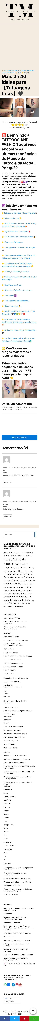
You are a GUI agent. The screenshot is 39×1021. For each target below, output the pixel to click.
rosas (19, 594)
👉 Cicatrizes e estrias (11, 285)
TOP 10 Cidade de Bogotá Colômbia (18, 656)
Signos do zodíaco (14, 596)
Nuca (6, 839)
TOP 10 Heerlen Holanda (13, 666)
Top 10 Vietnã (9, 674)
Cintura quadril (9, 796)
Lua (22, 577)
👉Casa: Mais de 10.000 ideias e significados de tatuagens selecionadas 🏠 (19, 322)
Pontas (12, 603)
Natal (11, 584)
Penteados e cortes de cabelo (15, 734)
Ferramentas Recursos (12, 681)
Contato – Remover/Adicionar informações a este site (15, 918)
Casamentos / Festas (12, 618)
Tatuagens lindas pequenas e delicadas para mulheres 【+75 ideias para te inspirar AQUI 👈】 (17, 371)
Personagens (19, 587)
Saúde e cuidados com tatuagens (17, 759)
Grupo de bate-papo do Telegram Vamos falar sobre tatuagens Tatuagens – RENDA (19, 928)
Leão (31, 574)
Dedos (6, 810)
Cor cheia (29, 571)
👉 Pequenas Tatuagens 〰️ (14, 242)
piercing (7, 752)
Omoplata (7, 842)
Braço (6, 793)
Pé (5, 856)
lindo (19, 72)
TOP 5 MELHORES (11, 894)
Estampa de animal (19, 553)
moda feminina (9, 714)
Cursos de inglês (10, 629)
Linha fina (15, 577)
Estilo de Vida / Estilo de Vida (15, 701)
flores (21, 571)
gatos (6, 574)
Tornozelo (7, 863)
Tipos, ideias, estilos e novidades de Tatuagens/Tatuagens (18, 890)
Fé (5, 571)
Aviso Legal (8, 913)
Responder (7, 482)
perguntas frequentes (12, 922)
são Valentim (26, 594)
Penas (5, 594)
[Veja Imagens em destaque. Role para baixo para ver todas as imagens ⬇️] (19, 108)
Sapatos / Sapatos (11, 741)
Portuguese (9, 1001)
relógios (7, 696)
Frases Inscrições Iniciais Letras (16, 678)
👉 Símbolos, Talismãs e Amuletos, (17, 290)
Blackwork (13, 556)
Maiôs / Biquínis (10, 744)
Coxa (6, 835)
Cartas (7, 577)
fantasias (7, 719)
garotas (26, 584)
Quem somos (9, 937)
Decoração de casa (11, 637)
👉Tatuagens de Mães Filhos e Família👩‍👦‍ (19, 213)
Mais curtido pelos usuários (17, 580)
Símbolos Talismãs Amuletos (14, 762)
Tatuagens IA (17, 600)
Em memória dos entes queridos (16, 640)
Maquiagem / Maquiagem (13, 726)
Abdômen (7, 786)
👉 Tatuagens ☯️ (9, 295)
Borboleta (29, 577)
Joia (5, 691)
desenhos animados (25, 556)
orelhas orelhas (9, 846)
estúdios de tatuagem (12, 644)
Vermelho (12, 594)
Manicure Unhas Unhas (12, 730)
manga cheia (9, 825)
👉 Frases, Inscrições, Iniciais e (15, 271)
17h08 (34, 502)
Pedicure (8, 587)
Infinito (26, 574)
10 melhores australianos (13, 645)
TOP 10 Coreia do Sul (12, 659)
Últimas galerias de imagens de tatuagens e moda (16, 959)
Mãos (6, 828)
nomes (31, 584)
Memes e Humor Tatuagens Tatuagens (18, 711)
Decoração (8, 633)
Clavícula (7, 800)
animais (8, 552)
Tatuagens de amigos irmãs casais (17, 878)
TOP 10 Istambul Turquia (13, 663)
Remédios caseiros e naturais (15, 755)
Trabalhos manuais (11, 707)
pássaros (29, 553)
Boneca (6, 832)
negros (19, 583)
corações (24, 564)
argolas (6, 693)
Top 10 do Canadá (11, 652)
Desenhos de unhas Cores (19, 567)
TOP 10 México (9, 670)
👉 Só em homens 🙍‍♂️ (11, 306)
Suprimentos (8, 685)
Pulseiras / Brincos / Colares (15, 737)
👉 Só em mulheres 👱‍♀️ (11, 218)
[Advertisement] (19, 45)
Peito (6, 853)
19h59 (34, 468)
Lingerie (7, 723)
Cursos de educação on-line (14, 627)
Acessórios (8, 716)
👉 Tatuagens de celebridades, (15, 301)
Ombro (6, 817)
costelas (7, 803)
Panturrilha (8, 849)
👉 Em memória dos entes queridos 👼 (19, 237)
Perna (6, 860)
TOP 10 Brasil (9, 649)
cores (8, 559)
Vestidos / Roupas (11, 748)
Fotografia (8, 703)
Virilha (6, 821)
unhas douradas (16, 606)
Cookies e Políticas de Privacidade (17, 933)
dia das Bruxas (15, 574)
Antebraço (8, 789)
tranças (20, 603)
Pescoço (7, 807)
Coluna (17, 564)
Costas (6, 814)
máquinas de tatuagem (13, 687)
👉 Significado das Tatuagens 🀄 (16, 231)
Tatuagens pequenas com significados (19, 954)
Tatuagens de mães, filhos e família (17, 882)
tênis (28, 600)
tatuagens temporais (12, 885)
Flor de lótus (12, 571)
